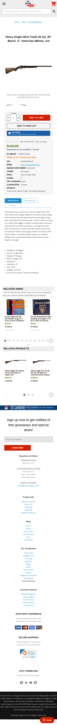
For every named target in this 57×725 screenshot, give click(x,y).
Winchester (28, 570)
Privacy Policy (28, 602)
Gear (28, 537)
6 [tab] (26, 341)
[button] (28, 653)
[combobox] (26, 11)
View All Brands (28, 581)
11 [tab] (48, 341)
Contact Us (28, 605)
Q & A (13, 205)
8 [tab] (35, 341)
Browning (28, 553)
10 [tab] (43, 341)
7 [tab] (31, 341)
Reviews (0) (30, 200)
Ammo (28, 529)
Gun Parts (28, 531)
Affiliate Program (28, 513)
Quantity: (14, 113)
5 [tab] (22, 341)
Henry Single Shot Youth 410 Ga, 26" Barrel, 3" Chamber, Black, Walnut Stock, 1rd (40, 374)
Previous (6, 341)
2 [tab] (9, 341)
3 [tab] (14, 341)
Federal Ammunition (28, 575)
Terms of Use (28, 600)
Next (51, 341)
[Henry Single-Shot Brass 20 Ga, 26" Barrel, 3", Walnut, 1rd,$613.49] (16, 362)
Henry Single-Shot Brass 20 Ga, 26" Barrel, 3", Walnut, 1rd (14, 373)
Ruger (28, 564)
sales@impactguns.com (28, 486)
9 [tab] (39, 341)
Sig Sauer (28, 561)
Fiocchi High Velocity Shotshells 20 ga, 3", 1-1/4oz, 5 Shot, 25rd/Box (14, 319)
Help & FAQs (28, 597)
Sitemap (28, 510)
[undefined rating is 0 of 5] (13, 141)
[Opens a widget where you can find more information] (47, 720)
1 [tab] (24, 395)
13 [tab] (28, 345)
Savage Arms (28, 556)
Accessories (28, 534)
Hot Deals (28, 540)
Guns (28, 526)
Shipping (28, 507)
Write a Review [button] (41, 141)
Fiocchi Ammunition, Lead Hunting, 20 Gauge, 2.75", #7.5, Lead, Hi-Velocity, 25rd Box (41, 320)
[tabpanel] (15, 317)
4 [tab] (18, 341)
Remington (28, 578)
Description (13, 200)
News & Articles (28, 501)
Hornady (28, 558)
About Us (28, 504)
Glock (28, 567)
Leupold (28, 573)
